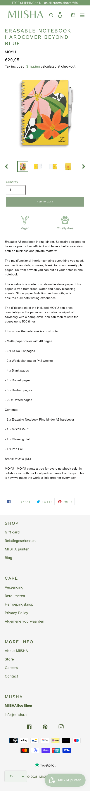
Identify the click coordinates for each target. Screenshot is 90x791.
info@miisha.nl (16, 715)
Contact (11, 676)
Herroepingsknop (19, 604)
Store (9, 659)
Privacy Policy (16, 613)
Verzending (14, 587)
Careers (11, 667)
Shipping (33, 66)
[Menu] (82, 14)
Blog (8, 557)
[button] (16, 776)
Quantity (12, 182)
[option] (22, 166)
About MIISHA (16, 650)
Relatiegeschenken (20, 540)
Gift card (12, 532)
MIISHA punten (17, 549)
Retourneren (15, 596)
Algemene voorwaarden (24, 621)
